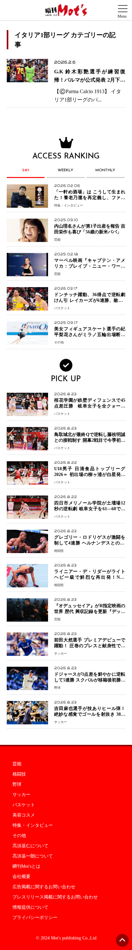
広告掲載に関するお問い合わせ (43, 887)
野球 (16, 784)
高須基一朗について (32, 856)
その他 (19, 835)
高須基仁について (30, 846)
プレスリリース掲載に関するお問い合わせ (55, 897)
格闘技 (19, 774)
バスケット (23, 805)
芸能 (16, 764)
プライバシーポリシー (34, 917)
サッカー (21, 795)
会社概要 (21, 876)
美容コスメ (23, 815)
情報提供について (30, 907)
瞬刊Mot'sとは (26, 866)
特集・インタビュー (32, 825)
